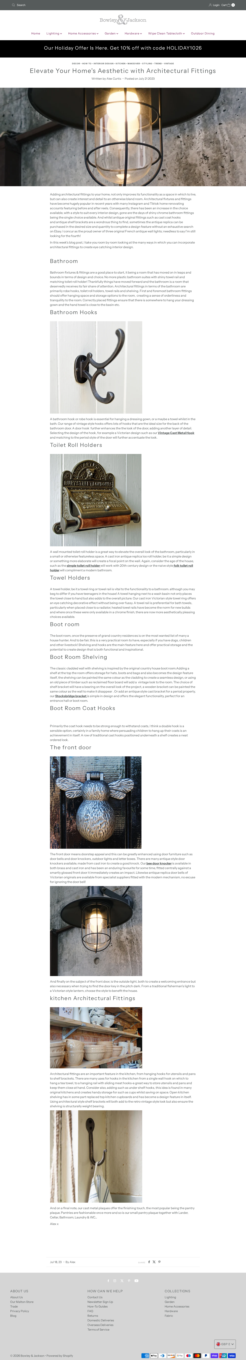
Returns (92, 1315)
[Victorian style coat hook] (96, 412)
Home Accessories (82, 33)
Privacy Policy (19, 1311)
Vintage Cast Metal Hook (176, 433)
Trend (158, 63)
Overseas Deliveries (100, 1325)
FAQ (90, 1311)
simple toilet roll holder (84, 565)
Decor (76, 63)
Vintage (169, 63)
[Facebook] (108, 1280)
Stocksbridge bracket (71, 696)
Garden (110, 33)
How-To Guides (97, 1306)
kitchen (120, 63)
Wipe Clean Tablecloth (165, 33)
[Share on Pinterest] (159, 1262)
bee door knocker (159, 863)
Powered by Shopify (60, 1355)
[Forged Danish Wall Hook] (96, 1201)
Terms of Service (98, 1329)
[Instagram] (114, 1280)
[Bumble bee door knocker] (95, 847)
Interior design (104, 63)
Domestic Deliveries (100, 1320)
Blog (13, 1315)
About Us (16, 1297)
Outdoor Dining (203, 33)
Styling (147, 63)
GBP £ (225, 1344)
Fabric (169, 1315)
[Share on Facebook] (149, 1262)
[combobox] (65, 5)
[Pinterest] (129, 1280)
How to (86, 63)
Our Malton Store (21, 1302)
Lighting (53, 33)
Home (35, 33)
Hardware (132, 33)
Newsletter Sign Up (100, 1302)
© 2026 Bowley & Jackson (27, 1355)
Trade (14, 1306)
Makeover (134, 63)
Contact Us (94, 1297)
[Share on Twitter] (154, 1262)
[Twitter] (122, 1280)
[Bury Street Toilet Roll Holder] (95, 545)
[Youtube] (136, 1280)
